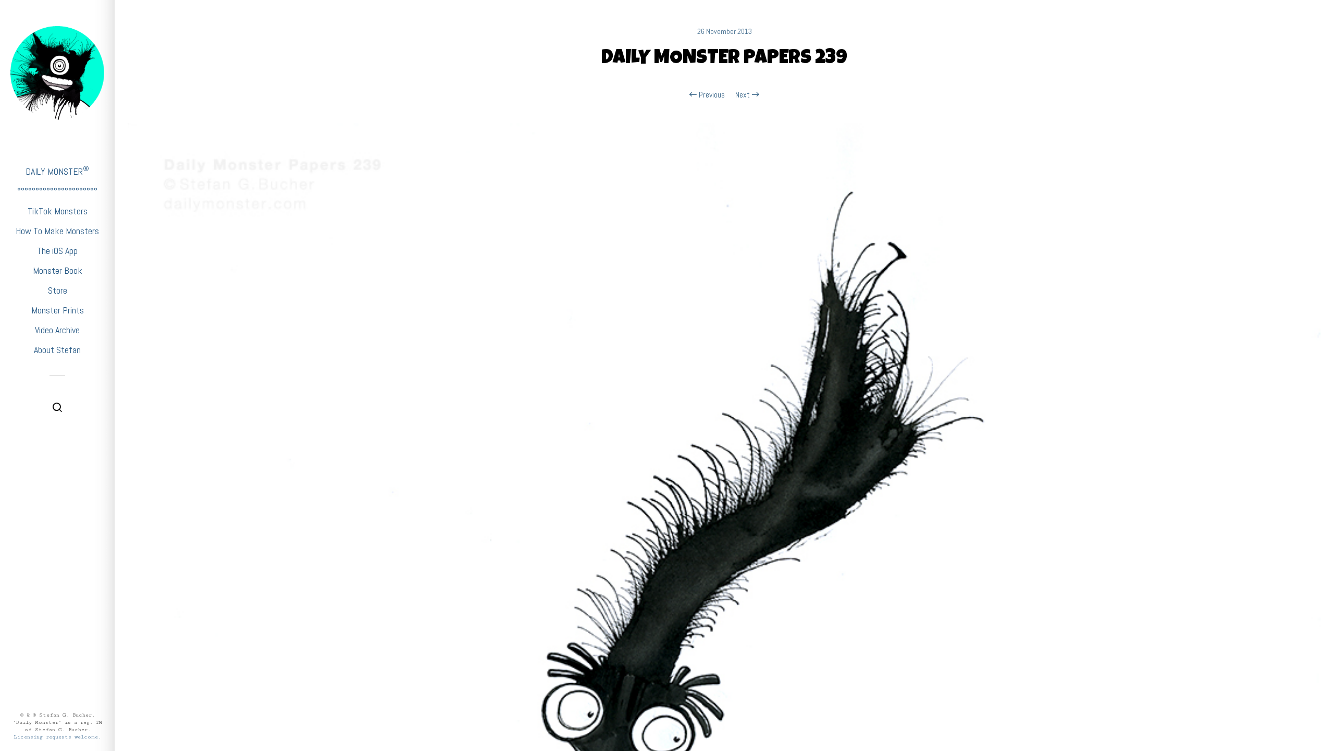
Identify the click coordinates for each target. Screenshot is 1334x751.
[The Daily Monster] (57, 73)
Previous (711, 95)
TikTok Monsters (58, 211)
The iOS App (57, 251)
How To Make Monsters (57, 231)
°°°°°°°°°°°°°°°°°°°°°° (57, 191)
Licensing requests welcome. (57, 737)
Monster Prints (57, 310)
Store (57, 290)
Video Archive (57, 330)
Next (743, 95)
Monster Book (57, 270)
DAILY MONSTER (57, 170)
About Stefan (57, 350)
